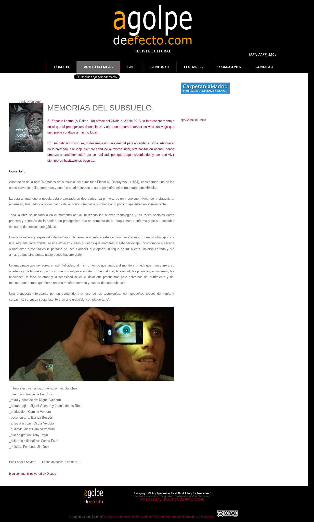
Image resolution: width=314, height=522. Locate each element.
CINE (130, 67)
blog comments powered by (32, 473)
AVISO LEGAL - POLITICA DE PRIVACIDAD (172, 499)
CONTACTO (264, 67)
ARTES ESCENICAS (98, 67)
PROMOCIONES (229, 67)
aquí (37, 101)
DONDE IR (61, 67)
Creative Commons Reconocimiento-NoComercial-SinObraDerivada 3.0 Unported (159, 517)
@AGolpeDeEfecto (193, 120)
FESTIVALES (193, 67)
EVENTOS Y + (159, 67)
